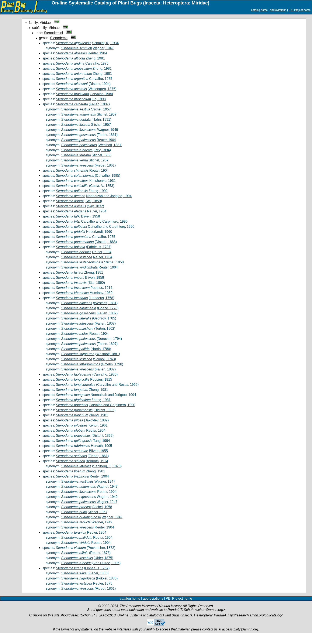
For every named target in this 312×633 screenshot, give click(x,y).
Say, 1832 (95, 206)
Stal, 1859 (93, 201)
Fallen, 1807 (99, 104)
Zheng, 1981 (95, 58)
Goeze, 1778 (107, 308)
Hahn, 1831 (101, 119)
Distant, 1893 (104, 410)
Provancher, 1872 (101, 548)
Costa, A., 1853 (101, 186)
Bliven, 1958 (90, 216)
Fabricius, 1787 (98, 247)
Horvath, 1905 (101, 446)
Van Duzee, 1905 (106, 563)
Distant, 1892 (102, 435)
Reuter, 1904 (97, 53)
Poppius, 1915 (101, 379)
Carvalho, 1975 (96, 63)
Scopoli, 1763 (104, 359)
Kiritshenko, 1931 (102, 180)
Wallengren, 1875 (102, 89)
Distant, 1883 (106, 242)
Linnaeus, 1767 (96, 568)
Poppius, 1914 (101, 288)
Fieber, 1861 (107, 135)
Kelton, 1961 (98, 425)
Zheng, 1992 (98, 191)
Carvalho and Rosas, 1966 (117, 384)
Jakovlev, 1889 (96, 420)
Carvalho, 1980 (101, 94)
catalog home (259, 9)
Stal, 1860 (96, 282)
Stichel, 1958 (101, 155)
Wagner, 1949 (103, 48)
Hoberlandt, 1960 (99, 231)
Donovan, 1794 (109, 339)
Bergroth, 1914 (97, 461)
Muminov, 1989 (101, 293)
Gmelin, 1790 (112, 364)
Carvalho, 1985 (107, 175)
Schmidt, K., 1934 (105, 43)
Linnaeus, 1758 (101, 298)
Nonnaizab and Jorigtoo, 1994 (109, 196)
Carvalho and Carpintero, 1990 (104, 221)
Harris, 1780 (100, 349)
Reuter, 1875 (102, 583)
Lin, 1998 (99, 99)
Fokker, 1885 (107, 578)
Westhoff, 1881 (110, 145)
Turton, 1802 (104, 328)
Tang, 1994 (101, 440)
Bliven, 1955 (98, 451)
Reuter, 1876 (100, 553)
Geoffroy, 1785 (104, 318)
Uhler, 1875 (103, 558)
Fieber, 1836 (98, 573)
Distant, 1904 (100, 84)
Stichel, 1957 (101, 109)
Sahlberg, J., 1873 (107, 466)
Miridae (45, 22)
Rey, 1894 (102, 150)
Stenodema (58, 38)
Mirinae (54, 28)
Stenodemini (53, 33)
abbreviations (278, 9)
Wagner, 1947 (104, 481)
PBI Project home (300, 9)
